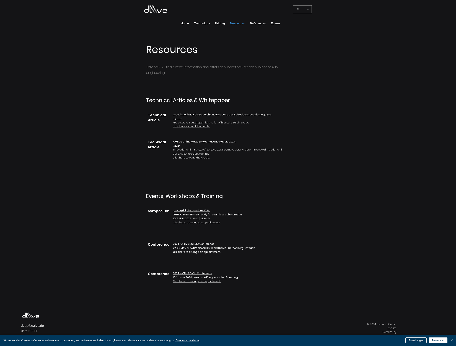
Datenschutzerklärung (187, 340)
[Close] (452, 340)
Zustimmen (438, 340)
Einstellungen (416, 340)
